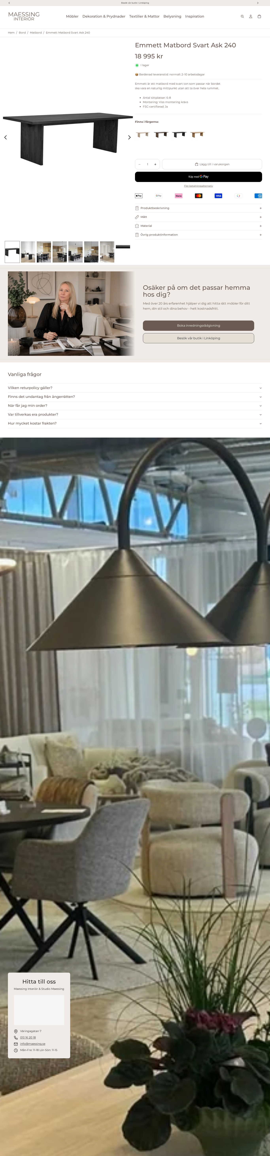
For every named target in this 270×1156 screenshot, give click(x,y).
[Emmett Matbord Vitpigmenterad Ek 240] (143, 135)
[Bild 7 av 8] (107, 252)
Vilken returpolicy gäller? (30, 388)
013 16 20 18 (28, 1037)
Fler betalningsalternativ (198, 186)
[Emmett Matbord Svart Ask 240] (179, 135)
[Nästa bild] (130, 138)
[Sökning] (242, 16)
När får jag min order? (27, 405)
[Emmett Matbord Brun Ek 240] (161, 135)
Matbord (36, 32)
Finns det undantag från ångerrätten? (41, 397)
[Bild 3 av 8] (44, 252)
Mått (144, 217)
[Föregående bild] (4, 138)
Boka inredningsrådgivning (198, 325)
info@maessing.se (32, 1043)
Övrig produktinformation (159, 234)
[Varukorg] (259, 16)
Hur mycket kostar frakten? (32, 423)
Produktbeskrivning (155, 208)
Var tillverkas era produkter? (33, 414)
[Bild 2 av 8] (28, 252)
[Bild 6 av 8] (91, 252)
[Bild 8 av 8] (123, 252)
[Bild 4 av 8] (60, 252)
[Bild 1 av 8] (12, 252)
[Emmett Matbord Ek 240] (197, 135)
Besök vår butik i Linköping (198, 338)
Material (146, 226)
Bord (22, 32)
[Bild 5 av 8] (75, 252)
